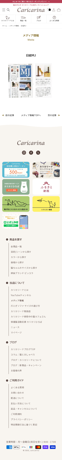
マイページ (16, 332)
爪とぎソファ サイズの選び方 (25, 305)
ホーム (4, 26)
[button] (4, 10)
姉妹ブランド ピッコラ (22, 273)
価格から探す (17, 262)
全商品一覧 (16, 246)
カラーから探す (18, 257)
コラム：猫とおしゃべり (23, 354)
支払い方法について (21, 403)
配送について (17, 397)
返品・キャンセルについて (24, 408)
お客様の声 (16, 370)
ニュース (15, 327)
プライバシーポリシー (22, 419)
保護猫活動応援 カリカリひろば (26, 321)
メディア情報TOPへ (31, 115)
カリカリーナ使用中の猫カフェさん (28, 316)
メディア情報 (14, 26)
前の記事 (9, 115)
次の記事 (52, 115)
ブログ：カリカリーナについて (26, 359)
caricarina (34, 450)
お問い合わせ (17, 392)
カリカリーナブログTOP (23, 349)
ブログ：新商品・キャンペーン (26, 365)
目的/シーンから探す (21, 251)
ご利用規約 (16, 413)
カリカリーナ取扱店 (21, 311)
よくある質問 (17, 387)
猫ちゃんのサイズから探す (24, 267)
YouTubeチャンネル (21, 295)
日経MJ (23, 26)
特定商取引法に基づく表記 (24, 424)
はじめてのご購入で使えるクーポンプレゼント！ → (31, 1)
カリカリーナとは (19, 289)
